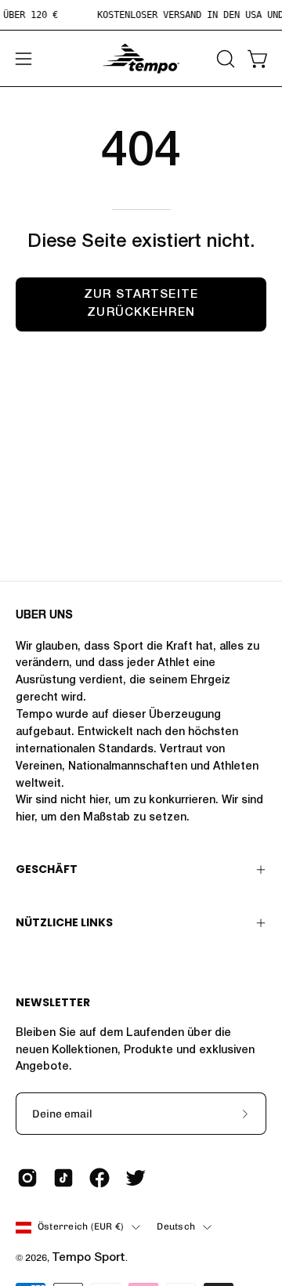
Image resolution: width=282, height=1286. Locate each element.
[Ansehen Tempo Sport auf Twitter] (135, 1178)
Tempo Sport (88, 1258)
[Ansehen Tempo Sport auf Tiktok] (63, 1178)
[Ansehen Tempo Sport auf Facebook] (99, 1178)
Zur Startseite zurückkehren (141, 304)
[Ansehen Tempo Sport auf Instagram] (27, 1178)
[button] (224, 59)
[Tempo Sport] (141, 58)
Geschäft (47, 869)
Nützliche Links (64, 922)
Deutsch (176, 1226)
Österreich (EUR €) (81, 1226)
